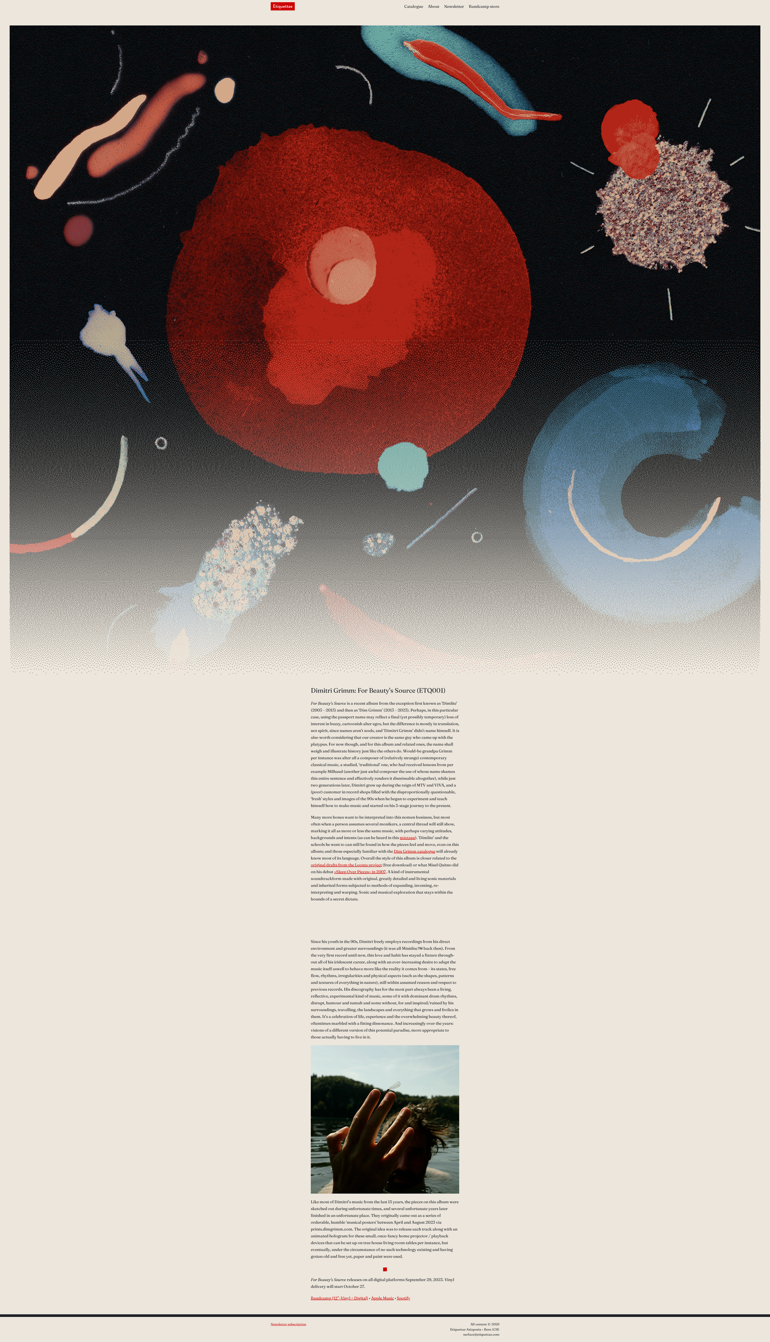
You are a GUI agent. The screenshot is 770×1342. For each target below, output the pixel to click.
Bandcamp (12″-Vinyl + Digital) (339, 1297)
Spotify (403, 1297)
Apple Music (382, 1297)
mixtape (407, 837)
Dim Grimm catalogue (414, 851)
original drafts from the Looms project (346, 864)
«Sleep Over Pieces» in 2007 (360, 871)
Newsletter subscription (288, 1324)
